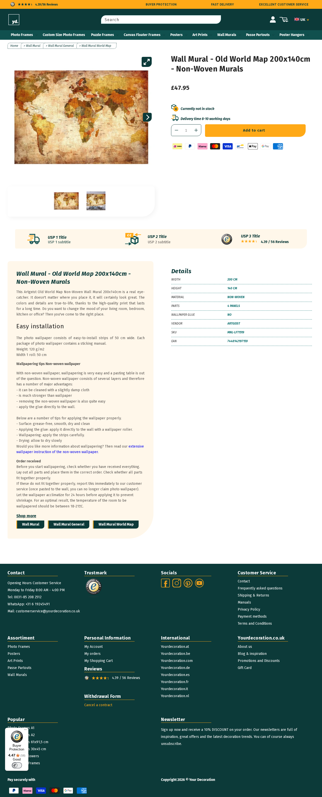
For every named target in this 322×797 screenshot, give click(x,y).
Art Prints (200, 35)
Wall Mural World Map (116, 524)
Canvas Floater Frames (142, 35)
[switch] (17, 765)
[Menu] (25, 731)
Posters (176, 35)
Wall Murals (226, 35)
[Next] (147, 117)
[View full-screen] (147, 62)
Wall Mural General (69, 524)
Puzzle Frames (102, 35)
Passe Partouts (258, 35)
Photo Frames (22, 35)
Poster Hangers (291, 35)
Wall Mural (30, 524)
